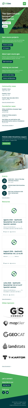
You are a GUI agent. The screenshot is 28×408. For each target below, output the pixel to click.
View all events (5, 197)
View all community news (8, 102)
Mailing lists (6, 385)
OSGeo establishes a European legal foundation (12, 109)
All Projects (6, 48)
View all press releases (7, 125)
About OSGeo (6, 23)
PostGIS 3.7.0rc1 (6, 89)
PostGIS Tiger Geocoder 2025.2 (10, 98)
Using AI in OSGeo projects (9, 115)
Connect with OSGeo (8, 75)
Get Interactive (23, 405)
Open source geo (7, 61)
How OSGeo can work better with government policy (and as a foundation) (13, 120)
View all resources (6, 299)
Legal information (17, 403)
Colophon (24, 403)
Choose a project (7, 45)
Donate (5, 26)
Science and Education (9, 78)
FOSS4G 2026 (6, 143)
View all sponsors (6, 366)
